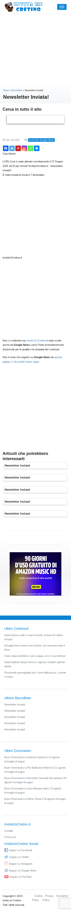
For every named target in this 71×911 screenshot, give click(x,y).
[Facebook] (5, 148)
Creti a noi (10, 837)
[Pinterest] (18, 148)
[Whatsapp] (30, 148)
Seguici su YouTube (20, 876)
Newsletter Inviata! (17, 465)
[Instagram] (24, 148)
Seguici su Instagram (21, 863)
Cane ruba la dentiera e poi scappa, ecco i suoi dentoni (34, 655)
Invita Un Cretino (36, 340)
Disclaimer (62, 895)
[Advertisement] (35, 49)
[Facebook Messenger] (36, 148)
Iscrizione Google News (41, 140)
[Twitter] (12, 148)
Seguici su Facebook (20, 850)
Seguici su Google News (23, 870)
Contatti (8, 830)
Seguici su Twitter (19, 856)
